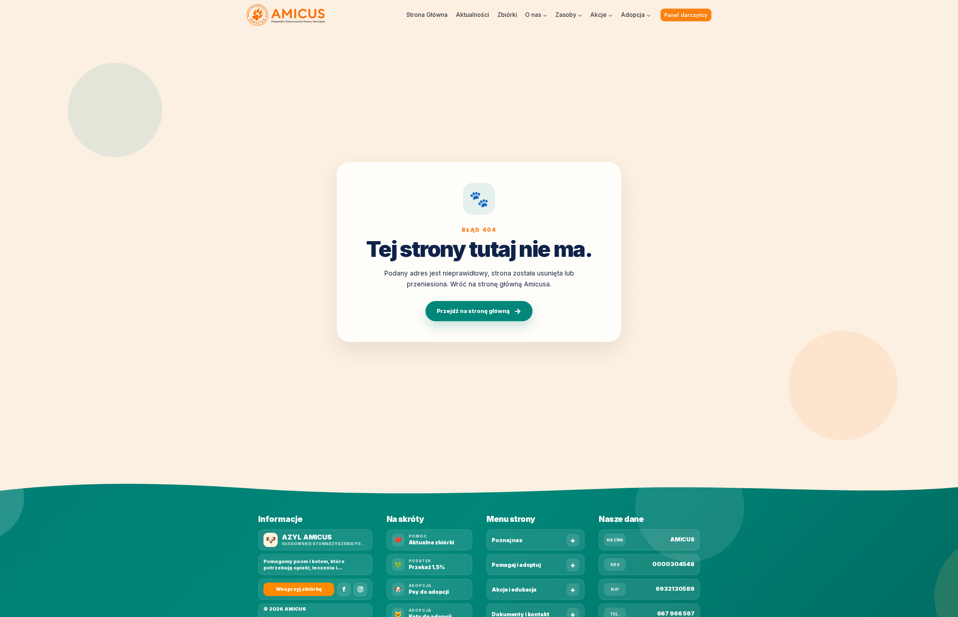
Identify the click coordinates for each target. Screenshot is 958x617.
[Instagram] (360, 589)
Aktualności (472, 14)
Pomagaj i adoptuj (516, 565)
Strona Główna (427, 14)
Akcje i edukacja (514, 589)
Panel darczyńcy (685, 15)
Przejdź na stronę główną (479, 311)
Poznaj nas (507, 540)
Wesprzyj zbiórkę (299, 589)
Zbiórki (507, 14)
